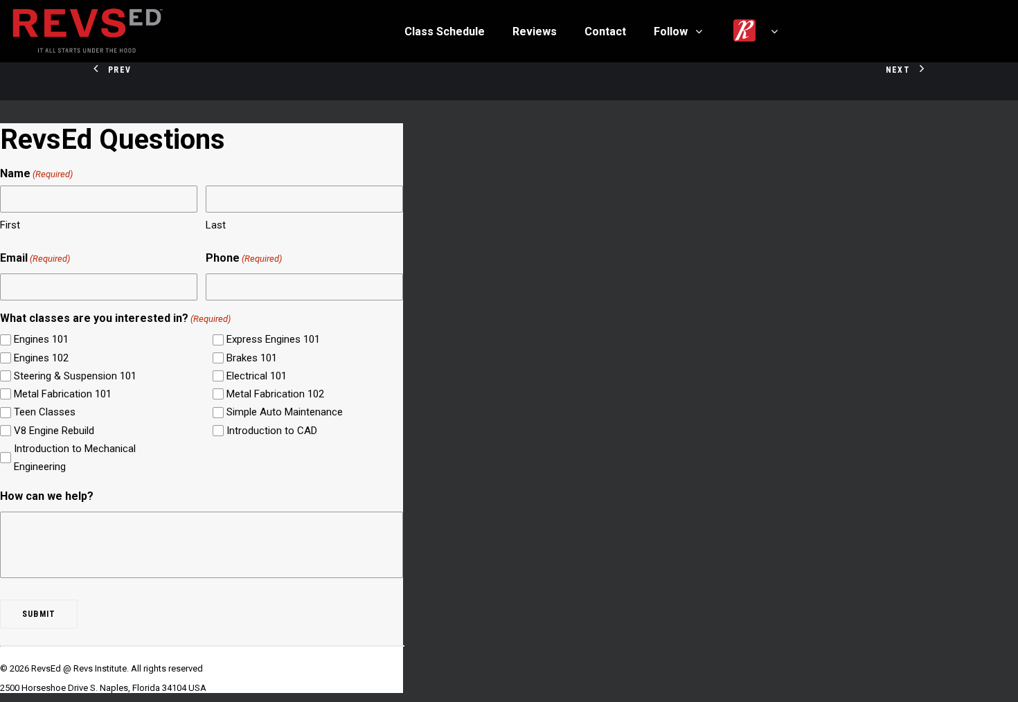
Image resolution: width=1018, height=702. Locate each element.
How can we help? (46, 496)
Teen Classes (44, 412)
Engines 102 (41, 358)
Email (35, 257)
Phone (244, 257)
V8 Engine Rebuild (54, 430)
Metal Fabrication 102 (275, 394)
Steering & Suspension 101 (75, 376)
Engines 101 (41, 339)
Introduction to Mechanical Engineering (75, 457)
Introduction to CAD (271, 430)
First (10, 225)
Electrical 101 (256, 376)
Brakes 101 (251, 358)
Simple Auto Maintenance (284, 412)
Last (216, 225)
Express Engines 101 (273, 339)
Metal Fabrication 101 (62, 394)
